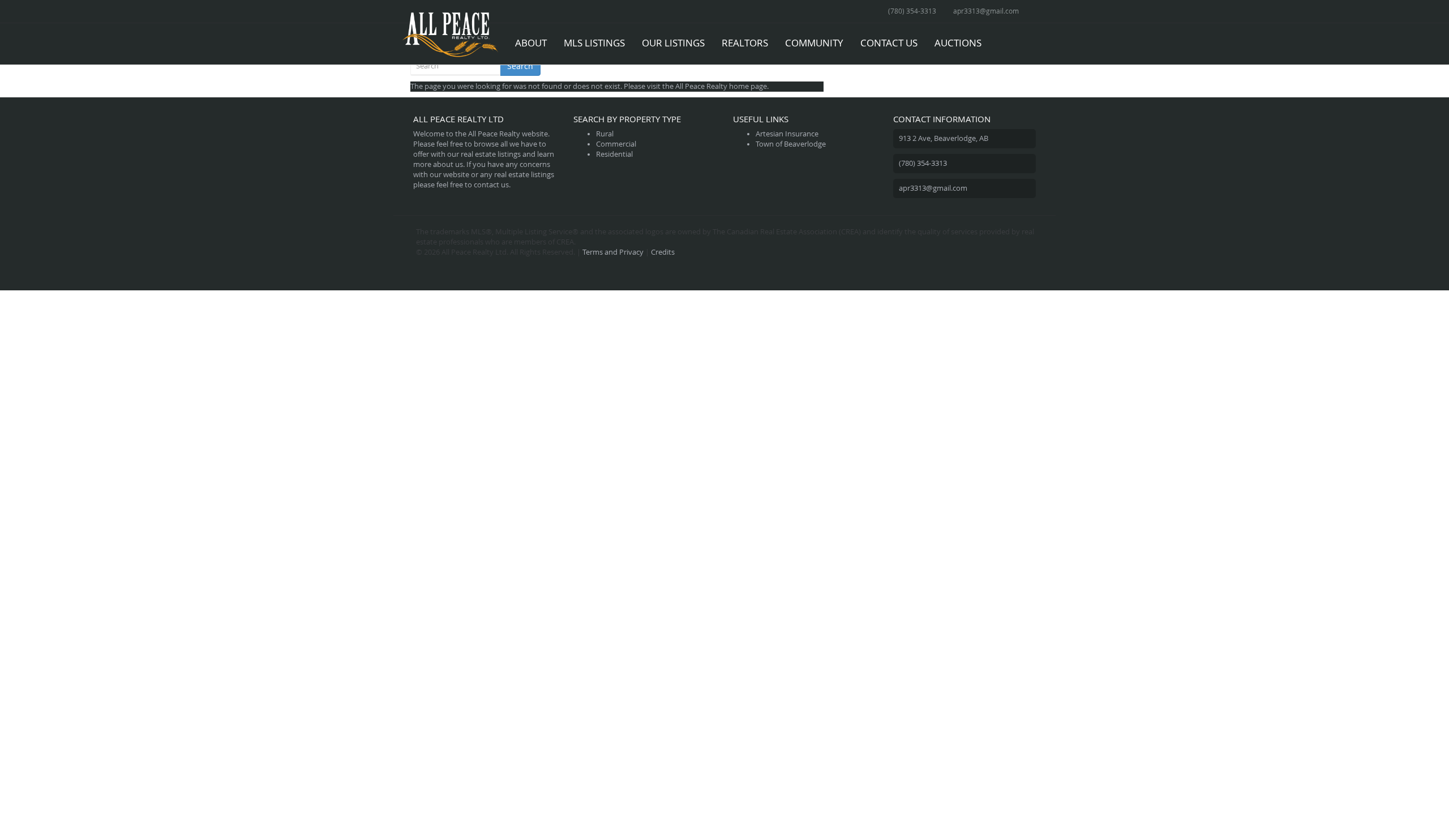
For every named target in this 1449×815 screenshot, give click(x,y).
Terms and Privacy (613, 252)
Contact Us (889, 42)
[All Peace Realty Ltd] (450, 37)
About (531, 42)
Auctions (957, 42)
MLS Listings (594, 42)
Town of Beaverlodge (791, 144)
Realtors (745, 42)
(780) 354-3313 (912, 10)
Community (814, 42)
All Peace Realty (701, 86)
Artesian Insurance (787, 134)
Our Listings (673, 42)
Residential (614, 154)
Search (520, 66)
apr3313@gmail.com (986, 10)
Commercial (616, 144)
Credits (663, 252)
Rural (605, 134)
